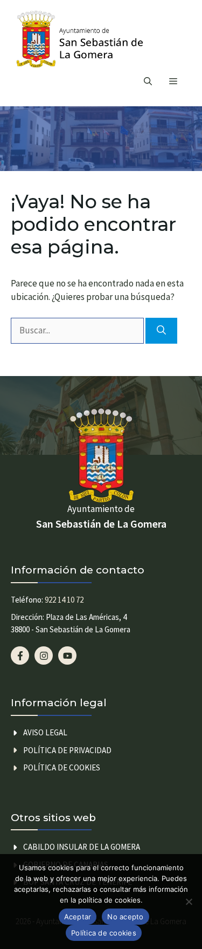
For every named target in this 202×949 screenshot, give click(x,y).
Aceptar (78, 916)
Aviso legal (45, 732)
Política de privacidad (67, 750)
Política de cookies (61, 767)
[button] (148, 81)
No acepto (125, 916)
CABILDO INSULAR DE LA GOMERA (81, 847)
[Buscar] (161, 331)
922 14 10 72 (64, 600)
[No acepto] (188, 901)
